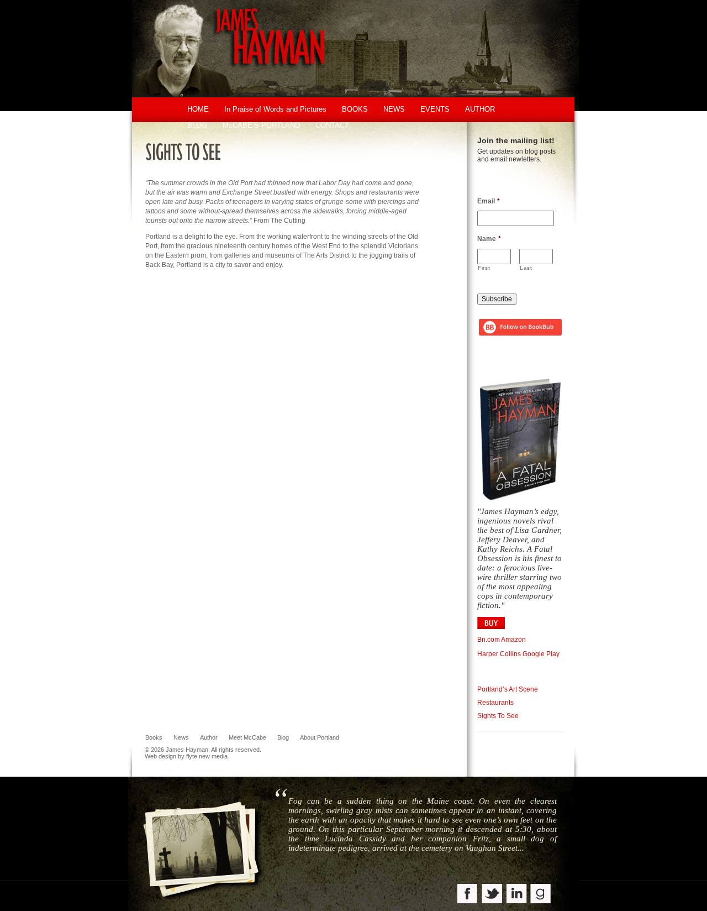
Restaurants (495, 702)
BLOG (197, 125)
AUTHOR (480, 109)
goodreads (541, 894)
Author (209, 737)
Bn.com (488, 639)
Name (489, 239)
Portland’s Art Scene (507, 689)
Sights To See (498, 716)
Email (488, 201)
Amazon (513, 639)
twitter (492, 894)
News (181, 737)
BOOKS (355, 109)
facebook (468, 894)
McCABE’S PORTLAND (261, 125)
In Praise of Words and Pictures (275, 109)
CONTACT (332, 125)
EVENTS (435, 109)
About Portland (319, 737)
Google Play (541, 654)
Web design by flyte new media (186, 756)
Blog (283, 737)
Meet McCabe (247, 737)
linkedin (516, 894)
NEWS (394, 109)
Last (526, 268)
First (484, 268)
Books (153, 737)
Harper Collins (499, 654)
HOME (198, 109)
